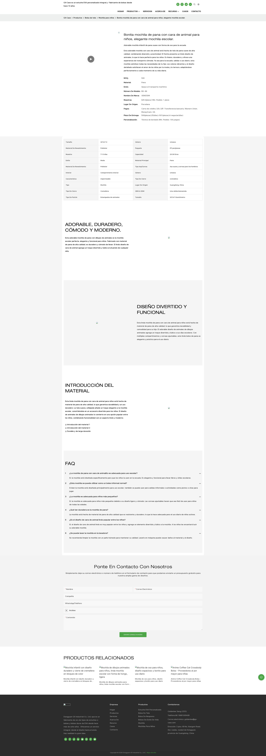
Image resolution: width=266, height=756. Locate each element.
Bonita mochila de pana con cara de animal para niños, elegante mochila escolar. (151, 18)
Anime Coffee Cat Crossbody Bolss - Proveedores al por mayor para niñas (186, 680)
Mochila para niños (106, 18)
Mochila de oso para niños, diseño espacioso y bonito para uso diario (149, 680)
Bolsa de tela (90, 18)
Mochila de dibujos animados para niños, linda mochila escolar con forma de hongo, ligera (114, 684)
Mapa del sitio (151, 752)
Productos (77, 18)
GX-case (67, 18)
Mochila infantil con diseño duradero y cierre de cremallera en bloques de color (79, 680)
